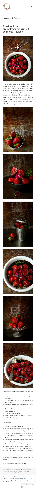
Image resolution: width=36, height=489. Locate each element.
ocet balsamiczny (11, 471)
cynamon (24, 469)
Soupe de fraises (26, 471)
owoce (17, 471)
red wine (20, 471)
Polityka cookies (9, 481)
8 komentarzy (22, 473)
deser (6, 471)
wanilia (14, 473)
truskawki (10, 473)
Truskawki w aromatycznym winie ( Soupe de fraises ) (16, 29)
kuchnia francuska (16, 469)
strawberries (5, 473)
